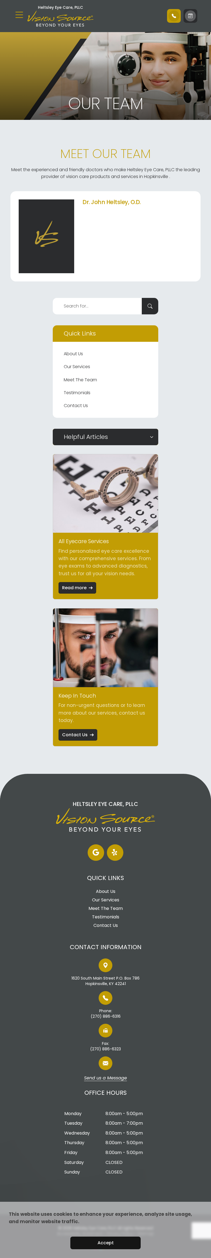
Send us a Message (105, 1078)
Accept (106, 1243)
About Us (73, 354)
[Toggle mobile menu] (19, 14)
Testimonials (77, 393)
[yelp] (115, 852)
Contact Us (76, 405)
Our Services (77, 366)
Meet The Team (80, 380)
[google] (96, 852)
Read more (74, 588)
